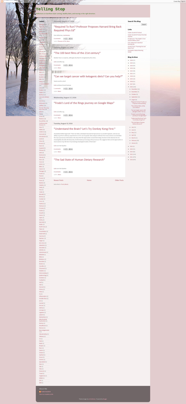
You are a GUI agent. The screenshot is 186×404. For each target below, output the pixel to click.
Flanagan (41, 171)
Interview (41, 58)
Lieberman (42, 61)
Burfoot (41, 94)
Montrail (41, 155)
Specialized (42, 362)
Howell (41, 213)
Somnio (41, 359)
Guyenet (41, 148)
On (40, 338)
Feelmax (41, 203)
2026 (131, 60)
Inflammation (42, 296)
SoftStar (41, 105)
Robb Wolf (42, 233)
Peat (40, 176)
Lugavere (41, 312)
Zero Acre (42, 243)
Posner (41, 178)
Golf (40, 282)
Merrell (41, 51)
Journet (41, 303)
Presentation (42, 231)
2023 (131, 68)
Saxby (40, 187)
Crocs (40, 201)
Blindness (41, 259)
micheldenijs (92, 399)
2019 (131, 79)
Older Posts (119, 180)
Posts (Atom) (64, 184)
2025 (131, 63)
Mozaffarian (42, 325)
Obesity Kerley (43, 334)
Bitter (40, 166)
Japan (40, 217)
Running (41, 24)
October (134, 94)
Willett (41, 378)
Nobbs (41, 224)
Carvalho (41, 266)
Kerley (41, 220)
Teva (40, 189)
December (134, 89)
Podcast (41, 49)
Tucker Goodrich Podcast (135, 32)
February (134, 140)
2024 (131, 65)
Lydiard (41, 315)
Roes (40, 348)
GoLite (41, 210)
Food (40, 29)
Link (55, 62)
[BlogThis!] (66, 39)
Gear (40, 127)
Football (41, 280)
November (135, 91)
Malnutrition (42, 317)
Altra (40, 72)
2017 (131, 84)
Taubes (41, 92)
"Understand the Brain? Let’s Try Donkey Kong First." (84, 128)
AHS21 (41, 164)
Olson (40, 141)
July (133, 127)
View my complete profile (46, 394)
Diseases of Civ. (62, 41)
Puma (40, 180)
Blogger (105, 399)
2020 (131, 76)
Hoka (40, 291)
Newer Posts (58, 180)
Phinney (41, 150)
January (134, 143)
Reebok (41, 183)
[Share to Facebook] (70, 39)
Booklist (41, 77)
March (133, 138)
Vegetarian (42, 376)
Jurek (40, 139)
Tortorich (41, 371)
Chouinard (42, 268)
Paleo (40, 229)
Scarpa (41, 352)
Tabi (40, 366)
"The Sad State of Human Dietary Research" (79, 159)
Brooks (41, 143)
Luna (40, 87)
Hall (40, 284)
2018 (131, 81)
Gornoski (41, 134)
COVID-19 (41, 132)
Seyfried (41, 355)
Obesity (41, 157)
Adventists (42, 245)
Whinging (41, 65)
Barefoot (41, 37)
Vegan (41, 240)
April (133, 135)
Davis (40, 146)
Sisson (41, 357)
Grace (41, 116)
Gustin (41, 173)
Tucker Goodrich (46, 391)
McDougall (42, 67)
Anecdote (41, 247)
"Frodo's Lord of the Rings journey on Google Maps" (84, 103)
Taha (40, 369)
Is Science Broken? (44, 84)
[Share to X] (68, 39)
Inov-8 (41, 101)
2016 (131, 87)
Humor (41, 215)
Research (41, 27)
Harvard (41, 287)
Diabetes (41, 270)
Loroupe (41, 310)
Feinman (41, 206)
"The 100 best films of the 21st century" (77, 53)
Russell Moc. (42, 121)
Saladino (41, 185)
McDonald (42, 103)
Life (40, 40)
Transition (42, 42)
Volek (40, 192)
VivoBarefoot (42, 56)
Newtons (41, 118)
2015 (131, 146)
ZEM (40, 382)
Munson (41, 328)
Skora (40, 159)
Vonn (40, 162)
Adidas (41, 129)
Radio (40, 343)
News (68, 41)
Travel (41, 373)
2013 (131, 151)
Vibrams (41, 44)
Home (89, 180)
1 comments (57, 88)
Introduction (42, 136)
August (134, 99)
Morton (41, 323)
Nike (40, 79)
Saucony (41, 236)
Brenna (41, 196)
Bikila (40, 257)
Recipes (41, 345)
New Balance (42, 54)
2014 (131, 149)
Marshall (41, 222)
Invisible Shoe (43, 298)
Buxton (41, 264)
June (133, 130)
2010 (131, 159)
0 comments (57, 38)
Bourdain (41, 261)
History (41, 289)
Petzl (40, 341)
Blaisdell (41, 194)
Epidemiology (42, 275)
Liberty (41, 308)
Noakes (41, 90)
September (135, 97)
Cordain (41, 199)
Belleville (41, 254)
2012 (131, 154)
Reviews (41, 47)
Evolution (41, 277)
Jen (40, 301)
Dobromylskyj (43, 273)
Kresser (41, 305)
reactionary (66, 35)
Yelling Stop (50, 9)
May (133, 132)
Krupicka (41, 74)
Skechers (41, 238)
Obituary (41, 336)
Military (41, 70)
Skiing (40, 81)
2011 (131, 157)
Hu (40, 294)
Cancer (41, 169)
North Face (42, 226)
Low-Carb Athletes (44, 97)
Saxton (41, 350)
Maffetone (42, 63)
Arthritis (41, 250)
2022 (131, 71)
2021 (131, 73)
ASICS (40, 152)
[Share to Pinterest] (72, 39)
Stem (40, 364)
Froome (41, 208)
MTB (40, 111)
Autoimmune (42, 252)
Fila (40, 114)
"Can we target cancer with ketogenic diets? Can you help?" (88, 76)
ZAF (40, 380)
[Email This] (64, 39)
